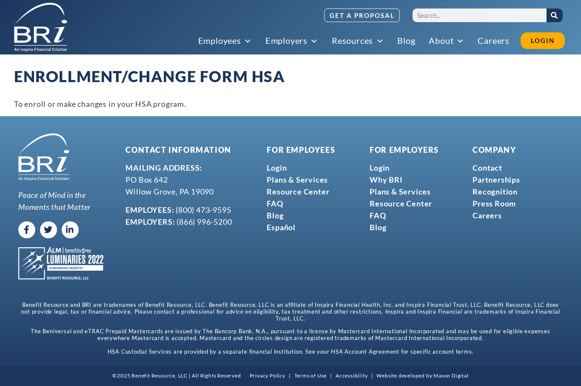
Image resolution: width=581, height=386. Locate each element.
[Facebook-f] (26, 229)
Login (277, 167)
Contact (487, 167)
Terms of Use (310, 375)
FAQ (275, 203)
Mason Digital (450, 375)
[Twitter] (48, 229)
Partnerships (496, 179)
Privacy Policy (267, 375)
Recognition (495, 191)
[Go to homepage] (40, 27)
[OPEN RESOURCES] (380, 41)
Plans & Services (297, 179)
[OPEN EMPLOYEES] (248, 41)
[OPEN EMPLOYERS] (314, 41)
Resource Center (298, 191)
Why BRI (386, 179)
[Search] (555, 15)
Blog (275, 215)
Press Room (494, 203)
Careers (487, 215)
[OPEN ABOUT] (460, 41)
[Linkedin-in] (70, 229)
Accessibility (351, 375)
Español (281, 227)
